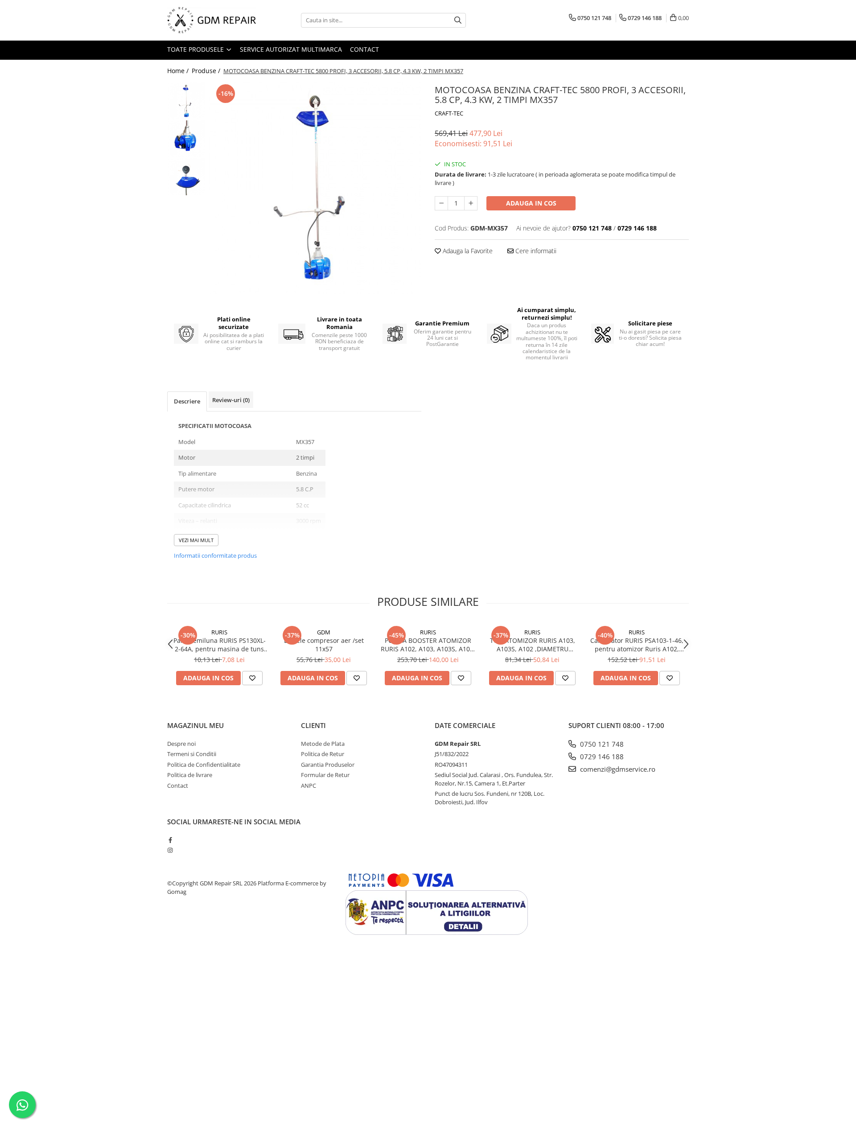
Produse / (207, 70)
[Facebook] (170, 840)
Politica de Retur (322, 754)
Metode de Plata (323, 744)
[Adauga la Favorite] (252, 678)
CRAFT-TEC (449, 113)
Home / (178, 70)
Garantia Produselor (327, 765)
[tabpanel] (315, 188)
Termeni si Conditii (191, 754)
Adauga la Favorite (467, 251)
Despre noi (181, 744)
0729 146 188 (601, 756)
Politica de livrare (189, 775)
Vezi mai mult (196, 540)
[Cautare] (458, 20)
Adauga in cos (531, 203)
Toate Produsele (196, 49)
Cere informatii (535, 251)
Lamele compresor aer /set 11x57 (324, 644)
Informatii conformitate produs (215, 555)
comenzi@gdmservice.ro (616, 769)
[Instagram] (170, 850)
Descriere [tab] (187, 401)
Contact (364, 49)
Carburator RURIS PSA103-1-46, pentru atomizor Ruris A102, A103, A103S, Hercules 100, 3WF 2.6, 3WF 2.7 (636, 644)
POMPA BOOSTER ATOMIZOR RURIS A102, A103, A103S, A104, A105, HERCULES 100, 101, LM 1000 (428, 644)
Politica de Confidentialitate (203, 765)
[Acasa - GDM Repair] (211, 20)
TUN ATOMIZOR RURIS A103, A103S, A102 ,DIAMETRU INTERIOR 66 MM (532, 644)
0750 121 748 (601, 744)
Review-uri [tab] (231, 400)
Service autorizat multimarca (291, 49)
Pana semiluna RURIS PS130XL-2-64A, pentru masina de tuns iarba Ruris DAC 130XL (219, 644)
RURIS (219, 632)
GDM (323, 632)
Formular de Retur (325, 775)
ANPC (308, 785)
